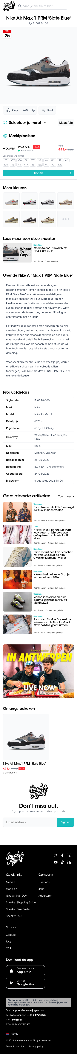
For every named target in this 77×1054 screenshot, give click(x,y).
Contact (11, 934)
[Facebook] (62, 855)
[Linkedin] (69, 862)
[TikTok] (62, 862)
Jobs (41, 888)
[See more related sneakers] (65, 219)
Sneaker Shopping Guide (21, 902)
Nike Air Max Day (16, 895)
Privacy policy (36, 1046)
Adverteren (45, 895)
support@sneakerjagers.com (29, 1010)
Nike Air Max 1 (43, 414)
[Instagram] (56, 855)
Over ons (44, 882)
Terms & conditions (16, 1046)
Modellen (11, 888)
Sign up (65, 822)
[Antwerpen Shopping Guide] (38, 671)
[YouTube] (56, 862)
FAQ (8, 941)
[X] (69, 855)
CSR (8, 948)
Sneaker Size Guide (18, 909)
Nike (37, 407)
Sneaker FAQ (14, 915)
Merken (10, 882)
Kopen (53, 173)
